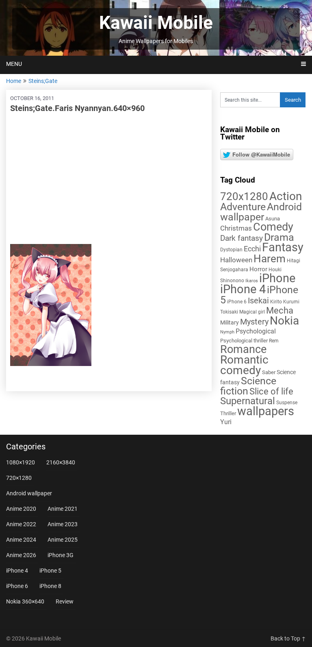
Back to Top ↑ (288, 638)
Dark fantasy (241, 238)
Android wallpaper (261, 212)
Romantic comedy (244, 365)
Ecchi (252, 248)
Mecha (279, 310)
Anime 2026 (21, 555)
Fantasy (282, 247)
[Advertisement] (109, 179)
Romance (243, 349)
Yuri (226, 422)
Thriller (228, 413)
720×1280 (19, 478)
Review (65, 601)
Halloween (236, 260)
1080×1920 (20, 462)
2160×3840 (60, 462)
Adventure (243, 206)
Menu (14, 64)
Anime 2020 (21, 508)
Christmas (236, 228)
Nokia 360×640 (25, 601)
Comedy (273, 226)
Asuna (272, 219)
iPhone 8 (50, 586)
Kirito (276, 302)
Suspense (286, 402)
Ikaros (251, 280)
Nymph (227, 332)
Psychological (256, 331)
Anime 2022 (21, 524)
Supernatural (247, 401)
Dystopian (231, 250)
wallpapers (265, 411)
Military (229, 322)
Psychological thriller (244, 341)
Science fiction (248, 386)
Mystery (254, 322)
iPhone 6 (237, 302)
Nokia (284, 320)
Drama (279, 237)
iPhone (277, 278)
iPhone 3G (61, 555)
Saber (268, 372)
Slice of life (271, 391)
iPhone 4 (243, 289)
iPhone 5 (50, 570)
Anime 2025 (63, 539)
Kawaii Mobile (156, 22)
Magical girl (252, 312)
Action (285, 196)
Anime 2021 (63, 508)
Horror (258, 269)
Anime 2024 (21, 539)
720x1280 (244, 196)
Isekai (258, 300)
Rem (274, 341)
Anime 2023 (63, 524)
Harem (270, 258)
